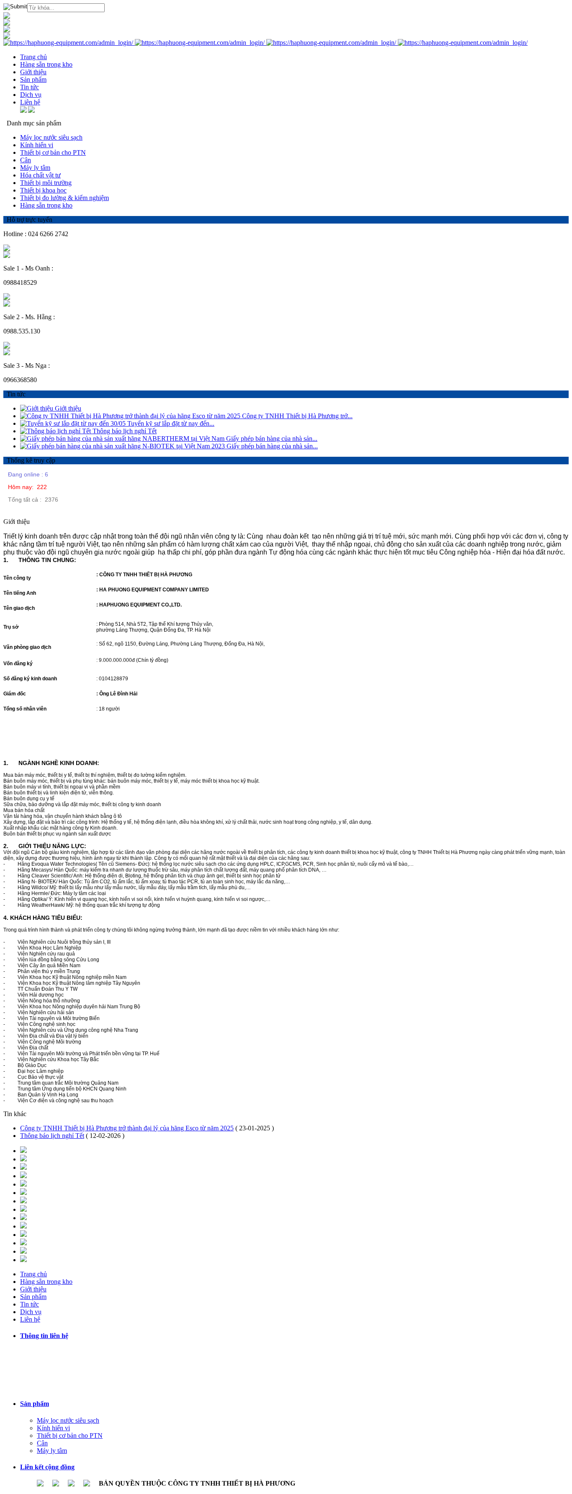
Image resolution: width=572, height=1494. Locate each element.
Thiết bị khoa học (43, 190)
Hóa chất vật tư (40, 175)
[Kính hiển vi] (6, 23)
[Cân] (6, 36)
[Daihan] (23, 1251)
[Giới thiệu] (37, 408)
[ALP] (23, 1167)
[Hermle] (23, 1209)
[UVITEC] (23, 1234)
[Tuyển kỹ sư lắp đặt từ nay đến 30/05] (73, 423)
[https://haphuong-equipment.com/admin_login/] (69, 42)
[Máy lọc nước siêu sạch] (6, 16)
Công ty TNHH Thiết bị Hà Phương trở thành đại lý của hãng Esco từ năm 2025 (127, 1128)
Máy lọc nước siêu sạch (51, 137)
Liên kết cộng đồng (47, 1467)
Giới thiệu (68, 408)
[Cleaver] (23, 1217)
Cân (25, 160)
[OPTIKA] (23, 1243)
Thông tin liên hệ (44, 1335)
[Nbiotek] (23, 1201)
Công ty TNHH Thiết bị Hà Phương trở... (297, 415)
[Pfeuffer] (23, 1150)
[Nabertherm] (23, 1226)
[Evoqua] (23, 1259)
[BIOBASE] (23, 1159)
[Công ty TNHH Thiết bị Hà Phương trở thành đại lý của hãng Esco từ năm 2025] (131, 415)
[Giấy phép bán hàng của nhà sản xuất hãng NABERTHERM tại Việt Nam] (123, 438)
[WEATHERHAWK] (23, 1184)
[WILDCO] (23, 1175)
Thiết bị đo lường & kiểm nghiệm (64, 197)
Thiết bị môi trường (46, 182)
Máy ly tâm (35, 167)
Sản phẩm (34, 1403)
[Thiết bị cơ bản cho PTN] (6, 30)
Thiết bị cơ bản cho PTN (53, 152)
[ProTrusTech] (23, 1192)
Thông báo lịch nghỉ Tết (125, 431)
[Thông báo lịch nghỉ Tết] (56, 431)
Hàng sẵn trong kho (46, 205)
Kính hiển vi (36, 144)
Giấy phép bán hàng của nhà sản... (271, 438)
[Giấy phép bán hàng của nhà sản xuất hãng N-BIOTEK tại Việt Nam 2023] (123, 446)
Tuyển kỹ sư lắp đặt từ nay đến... (170, 423)
